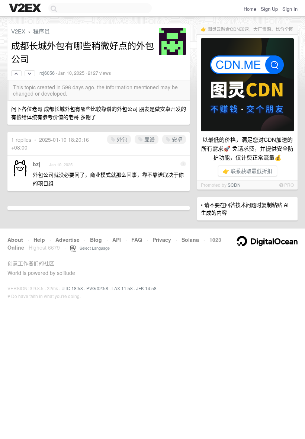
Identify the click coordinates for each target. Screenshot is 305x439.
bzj (36, 164)
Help (39, 239)
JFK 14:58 (146, 288)
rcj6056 (47, 73)
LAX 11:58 (122, 288)
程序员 (41, 31)
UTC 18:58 (72, 288)
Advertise (67, 239)
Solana (190, 239)
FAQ (136, 239)
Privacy (161, 239)
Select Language (93, 248)
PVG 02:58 (97, 288)
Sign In (290, 8)
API (116, 239)
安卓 (176, 139)
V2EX (18, 31)
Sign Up (269, 8)
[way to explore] (26, 8)
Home (250, 8)
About (15, 239)
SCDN (234, 185)
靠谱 (149, 139)
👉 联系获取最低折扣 (247, 170)
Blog (96, 239)
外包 (121, 139)
